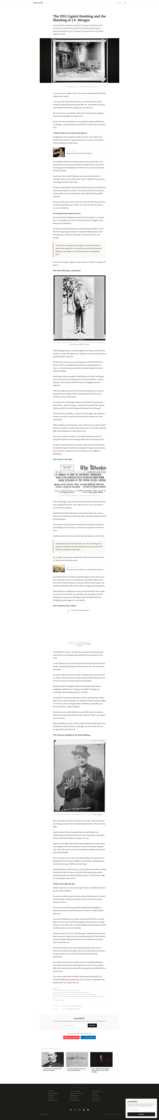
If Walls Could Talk (74, 1095)
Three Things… (95, 1095)
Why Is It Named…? (96, 1100)
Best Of (119, 3)
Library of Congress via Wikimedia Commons (79, 344)
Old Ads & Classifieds (53, 1093)
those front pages (65, 600)
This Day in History (96, 1091)
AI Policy (117, 1114)
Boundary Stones (86, 992)
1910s (63, 1009)
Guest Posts (94, 1093)
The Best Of (50, 1091)
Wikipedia (62, 1000)
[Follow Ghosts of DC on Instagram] (79, 1109)
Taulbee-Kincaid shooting (69, 979)
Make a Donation (89, 1037)
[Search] (125, 3)
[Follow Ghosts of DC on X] (75, 1109)
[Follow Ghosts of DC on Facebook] (70, 1109)
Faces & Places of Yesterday (76, 1093)
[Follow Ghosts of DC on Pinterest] (83, 1109)
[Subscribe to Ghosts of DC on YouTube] (88, 1109)
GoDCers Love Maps (52, 1100)
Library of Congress (97, 814)
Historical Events (66, 1006)
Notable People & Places (76, 1006)
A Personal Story (96, 1097)
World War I (77, 1009)
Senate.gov (78, 990)
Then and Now (51, 1095)
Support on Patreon (72, 1037)
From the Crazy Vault (75, 1091)
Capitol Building (69, 1009)
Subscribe (92, 1025)
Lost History (51, 1097)
